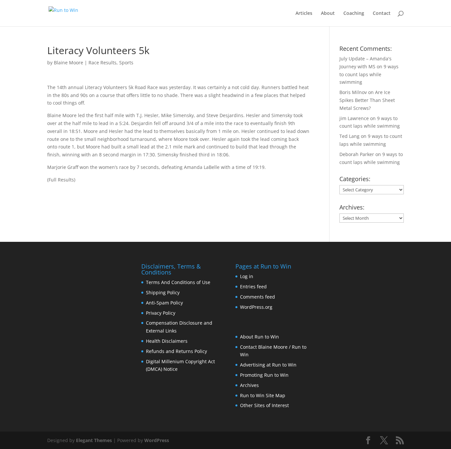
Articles (303, 13)
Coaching (353, 13)
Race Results (102, 62)
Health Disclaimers (167, 341)
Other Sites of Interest (264, 405)
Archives (249, 385)
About (328, 13)
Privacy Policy (160, 313)
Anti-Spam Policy (164, 303)
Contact (382, 13)
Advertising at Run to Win (268, 365)
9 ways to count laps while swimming (369, 74)
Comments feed (257, 297)
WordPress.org (256, 307)
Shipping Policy (163, 292)
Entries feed (253, 286)
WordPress (156, 440)
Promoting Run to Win (264, 375)
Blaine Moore (68, 62)
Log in (246, 276)
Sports (126, 62)
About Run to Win (259, 337)
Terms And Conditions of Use (178, 282)
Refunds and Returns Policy (176, 351)
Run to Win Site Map (262, 395)
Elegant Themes (94, 440)
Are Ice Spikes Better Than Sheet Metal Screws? (367, 100)
